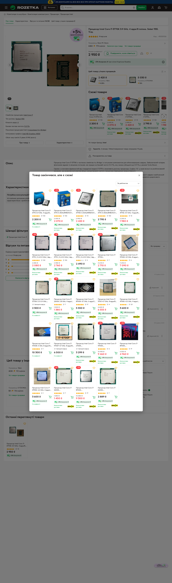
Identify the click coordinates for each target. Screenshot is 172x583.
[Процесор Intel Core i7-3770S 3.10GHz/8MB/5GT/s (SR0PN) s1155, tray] (108, 243)
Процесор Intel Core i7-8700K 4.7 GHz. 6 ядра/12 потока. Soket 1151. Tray (85, 301)
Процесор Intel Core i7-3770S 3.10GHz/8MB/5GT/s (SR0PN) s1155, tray (107, 256)
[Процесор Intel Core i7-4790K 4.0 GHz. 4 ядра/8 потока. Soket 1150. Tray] (130, 287)
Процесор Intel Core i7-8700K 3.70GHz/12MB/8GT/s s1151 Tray (129, 345)
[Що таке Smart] (70, 229)
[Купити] (50, 220)
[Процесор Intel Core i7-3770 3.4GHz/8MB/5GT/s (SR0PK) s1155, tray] (108, 199)
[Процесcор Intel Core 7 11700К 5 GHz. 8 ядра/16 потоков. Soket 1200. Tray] (42, 332)
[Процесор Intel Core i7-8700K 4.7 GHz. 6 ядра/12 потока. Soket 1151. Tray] (86, 287)
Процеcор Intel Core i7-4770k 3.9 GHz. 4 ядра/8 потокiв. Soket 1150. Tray (129, 212)
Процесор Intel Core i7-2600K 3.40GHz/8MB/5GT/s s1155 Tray (63, 389)
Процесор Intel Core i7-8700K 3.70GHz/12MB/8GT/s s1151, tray (85, 389)
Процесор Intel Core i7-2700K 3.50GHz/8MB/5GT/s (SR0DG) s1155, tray (85, 345)
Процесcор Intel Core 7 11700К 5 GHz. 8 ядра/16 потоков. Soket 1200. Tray (41, 345)
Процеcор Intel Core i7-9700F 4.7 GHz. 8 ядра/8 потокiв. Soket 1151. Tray (63, 345)
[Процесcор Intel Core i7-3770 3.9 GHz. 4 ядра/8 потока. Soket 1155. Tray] (42, 199)
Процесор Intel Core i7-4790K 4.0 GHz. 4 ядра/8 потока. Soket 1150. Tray (129, 301)
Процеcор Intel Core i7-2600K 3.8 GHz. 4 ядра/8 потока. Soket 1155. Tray (63, 301)
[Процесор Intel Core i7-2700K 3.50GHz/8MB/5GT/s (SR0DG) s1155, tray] (86, 332)
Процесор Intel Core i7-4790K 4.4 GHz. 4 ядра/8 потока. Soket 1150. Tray (41, 389)
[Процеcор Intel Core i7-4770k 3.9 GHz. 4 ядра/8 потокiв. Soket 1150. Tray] (130, 199)
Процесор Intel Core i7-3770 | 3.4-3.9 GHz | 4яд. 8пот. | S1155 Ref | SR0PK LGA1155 (85, 256)
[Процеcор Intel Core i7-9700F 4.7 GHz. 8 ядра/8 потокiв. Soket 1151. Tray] (64, 332)
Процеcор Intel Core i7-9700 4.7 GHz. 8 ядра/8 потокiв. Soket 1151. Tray (107, 301)
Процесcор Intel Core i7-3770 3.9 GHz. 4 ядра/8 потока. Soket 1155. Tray (41, 212)
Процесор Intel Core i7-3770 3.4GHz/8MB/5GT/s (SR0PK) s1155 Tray (63, 212)
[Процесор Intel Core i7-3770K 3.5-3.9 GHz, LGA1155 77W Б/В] (42, 287)
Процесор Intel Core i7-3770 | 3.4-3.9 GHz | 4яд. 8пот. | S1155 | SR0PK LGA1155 (41, 256)
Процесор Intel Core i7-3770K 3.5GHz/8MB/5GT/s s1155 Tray (86, 212)
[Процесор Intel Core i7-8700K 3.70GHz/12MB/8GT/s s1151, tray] (86, 376)
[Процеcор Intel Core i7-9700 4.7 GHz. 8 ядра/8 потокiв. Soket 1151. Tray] (108, 287)
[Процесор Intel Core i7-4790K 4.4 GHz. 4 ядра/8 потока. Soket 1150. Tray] (42, 376)
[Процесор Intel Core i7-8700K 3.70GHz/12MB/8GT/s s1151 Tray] (130, 332)
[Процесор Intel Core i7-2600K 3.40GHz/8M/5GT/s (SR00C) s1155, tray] (108, 376)
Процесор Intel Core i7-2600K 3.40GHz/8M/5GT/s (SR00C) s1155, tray (107, 389)
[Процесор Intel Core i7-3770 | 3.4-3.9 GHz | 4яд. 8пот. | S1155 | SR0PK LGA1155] (42, 243)
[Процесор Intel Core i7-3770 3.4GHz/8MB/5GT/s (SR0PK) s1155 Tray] (64, 199)
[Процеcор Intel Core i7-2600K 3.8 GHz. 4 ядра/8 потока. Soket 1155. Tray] (64, 287)
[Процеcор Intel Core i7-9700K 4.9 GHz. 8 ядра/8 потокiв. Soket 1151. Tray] (130, 243)
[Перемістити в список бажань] (50, 191)
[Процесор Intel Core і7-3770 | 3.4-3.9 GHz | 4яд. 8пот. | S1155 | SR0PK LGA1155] (64, 243)
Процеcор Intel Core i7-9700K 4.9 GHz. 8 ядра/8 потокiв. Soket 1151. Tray (129, 256)
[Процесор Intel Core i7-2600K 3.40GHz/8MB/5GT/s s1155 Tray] (64, 376)
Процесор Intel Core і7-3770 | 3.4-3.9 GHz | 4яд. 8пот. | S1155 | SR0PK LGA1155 (63, 256)
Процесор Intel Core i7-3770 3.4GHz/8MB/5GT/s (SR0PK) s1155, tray (107, 212)
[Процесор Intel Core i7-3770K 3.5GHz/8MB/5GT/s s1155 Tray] (86, 199)
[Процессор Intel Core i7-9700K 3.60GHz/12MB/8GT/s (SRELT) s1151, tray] (108, 332)
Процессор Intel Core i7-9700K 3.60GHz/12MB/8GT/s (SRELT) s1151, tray (107, 345)
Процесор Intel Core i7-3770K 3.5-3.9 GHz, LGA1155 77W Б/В (41, 301)
